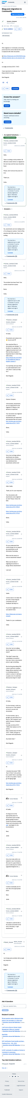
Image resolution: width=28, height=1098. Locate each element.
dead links (4, 1034)
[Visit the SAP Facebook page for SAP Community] (9, 1076)
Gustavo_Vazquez (12, 21)
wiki (7, 825)
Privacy (7, 1081)
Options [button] (25, 14)
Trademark (7, 1090)
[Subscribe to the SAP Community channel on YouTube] (15, 1076)
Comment (15, 88)
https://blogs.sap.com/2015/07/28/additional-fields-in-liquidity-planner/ (14, 359)
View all (4, 1068)
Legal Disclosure (21, 1085)
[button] (15, 29)
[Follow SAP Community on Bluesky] (12, 1076)
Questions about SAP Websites (9, 6)
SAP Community (5, 35)
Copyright (7, 1085)
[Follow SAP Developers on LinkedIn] (18, 1076)
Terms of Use (21, 1081)
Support (21, 1090)
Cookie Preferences (7, 1094)
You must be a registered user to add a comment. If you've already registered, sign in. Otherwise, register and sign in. (14, 191)
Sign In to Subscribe (17, 14)
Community (11, 2)
